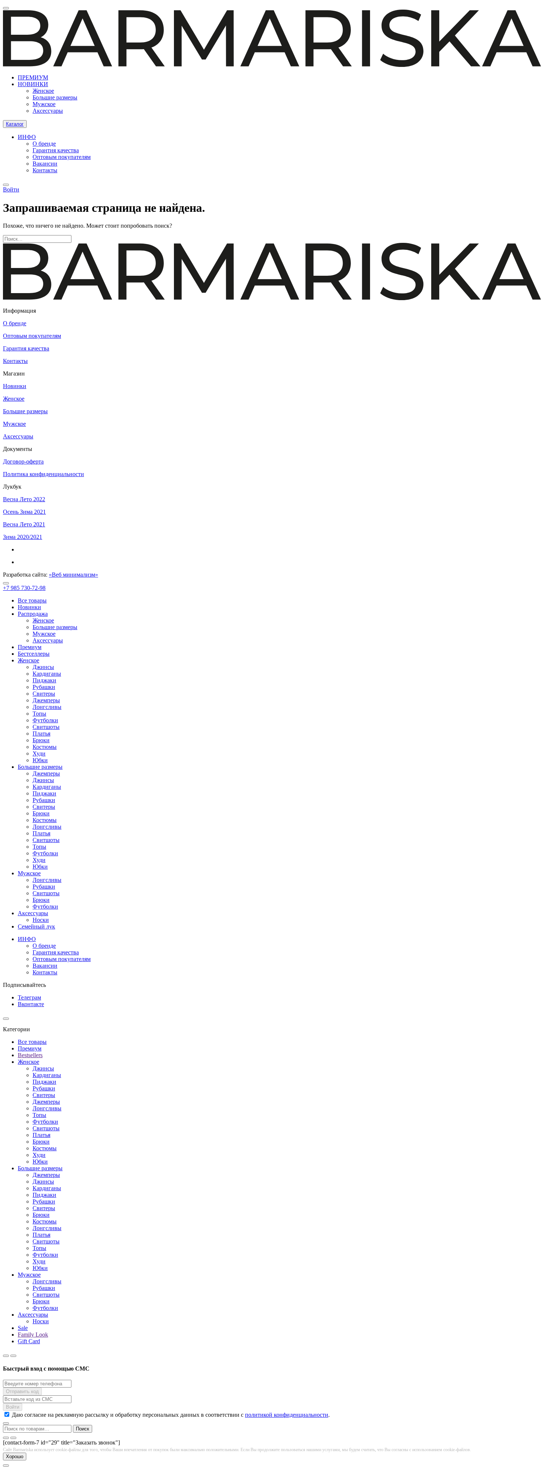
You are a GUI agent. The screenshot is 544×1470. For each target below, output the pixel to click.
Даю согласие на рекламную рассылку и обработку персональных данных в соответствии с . (171, 1415)
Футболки (45, 720)
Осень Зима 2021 (24, 512)
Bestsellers (30, 1055)
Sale (23, 1328)
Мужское (44, 104)
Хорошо (14, 1456)
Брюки (41, 740)
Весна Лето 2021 (24, 524)
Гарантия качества (56, 150)
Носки (41, 920)
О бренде (44, 143)
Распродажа (33, 614)
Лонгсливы (47, 707)
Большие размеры (55, 97)
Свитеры (44, 693)
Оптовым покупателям (62, 157)
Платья (41, 733)
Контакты (45, 170)
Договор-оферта (23, 461)
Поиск (82, 1429)
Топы (39, 713)
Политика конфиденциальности (43, 474)
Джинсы (43, 667)
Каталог (15, 124)
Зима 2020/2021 (22, 537)
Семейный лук (36, 926)
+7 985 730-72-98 (24, 588)
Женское (43, 91)
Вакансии (45, 163)
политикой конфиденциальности (286, 1415)
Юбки (40, 760)
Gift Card (29, 1341)
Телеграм (29, 997)
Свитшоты (46, 727)
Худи (39, 753)
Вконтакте (31, 1004)
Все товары (32, 600)
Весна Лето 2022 (24, 499)
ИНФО (27, 137)
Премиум (29, 647)
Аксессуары (48, 111)
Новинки (14, 386)
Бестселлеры (34, 654)
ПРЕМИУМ (33, 77)
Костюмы (45, 747)
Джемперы (46, 700)
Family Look (33, 1334)
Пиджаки (44, 680)
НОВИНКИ (33, 84)
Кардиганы (47, 674)
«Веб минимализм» (73, 574)
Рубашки (44, 687)
